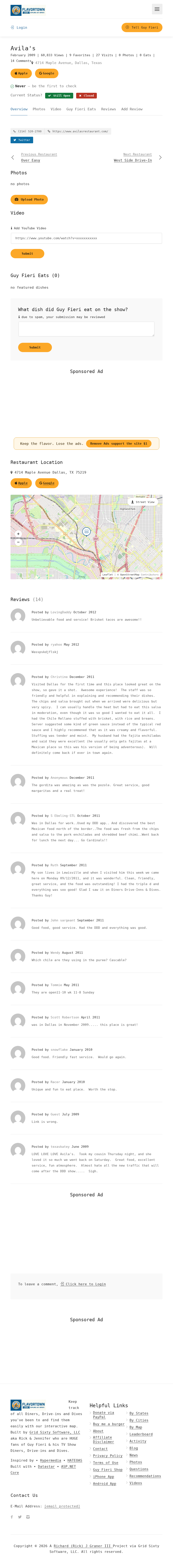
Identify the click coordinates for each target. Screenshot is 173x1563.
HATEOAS (75, 1460)
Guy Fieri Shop (108, 1470)
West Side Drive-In (133, 157)
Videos (136, 1483)
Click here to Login (85, 1284)
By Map (136, 1427)
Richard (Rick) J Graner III (83, 1546)
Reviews (108, 109)
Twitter (23, 140)
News (134, 1455)
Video (56, 109)
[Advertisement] (86, 405)
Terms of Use (105, 1463)
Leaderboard (141, 1434)
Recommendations (145, 1476)
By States (139, 1413)
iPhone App (103, 1477)
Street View (145, 502)
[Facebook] (12, 1517)
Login (21, 28)
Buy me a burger (109, 1424)
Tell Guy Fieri (144, 27)
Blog (134, 1448)
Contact (100, 1449)
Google (48, 73)
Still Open (61, 95)
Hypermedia (50, 1460)
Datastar (46, 1467)
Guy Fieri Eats (81, 109)
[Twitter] (20, 1517)
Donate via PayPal (103, 1415)
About (98, 1431)
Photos (39, 109)
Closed (88, 95)
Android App (104, 1484)
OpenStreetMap (129, 574)
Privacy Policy (108, 1456)
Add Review (131, 109)
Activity (138, 1441)
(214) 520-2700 (29, 131)
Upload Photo (31, 199)
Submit (27, 253)
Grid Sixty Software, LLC (55, 1432)
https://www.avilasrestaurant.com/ (79, 131)
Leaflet (108, 574)
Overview (19, 109)
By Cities (139, 1420)
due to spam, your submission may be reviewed (62, 317)
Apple (23, 73)
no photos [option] (20, 184)
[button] (18, 533)
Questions (139, 1469)
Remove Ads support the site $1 (118, 443)
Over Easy (39, 157)
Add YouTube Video (29, 228)
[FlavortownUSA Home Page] (28, 10)
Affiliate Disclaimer (103, 1439)
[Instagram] (28, 1517)
